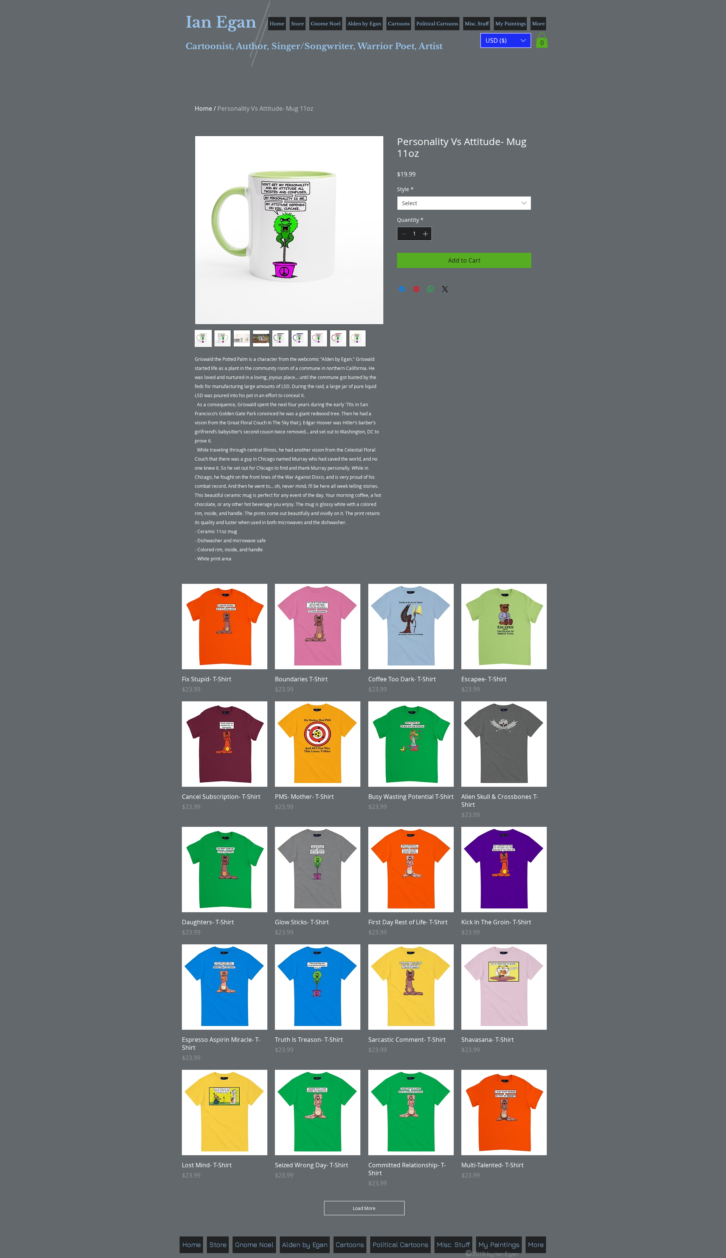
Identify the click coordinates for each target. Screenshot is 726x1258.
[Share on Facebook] (401, 289)
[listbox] (505, 40)
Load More (364, 1208)
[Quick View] (224, 626)
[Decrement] (403, 233)
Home (203, 108)
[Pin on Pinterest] (416, 289)
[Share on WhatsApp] (430, 289)
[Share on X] (445, 289)
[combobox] (464, 203)
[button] (541, 40)
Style (405, 189)
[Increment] (426, 233)
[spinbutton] (414, 233)
